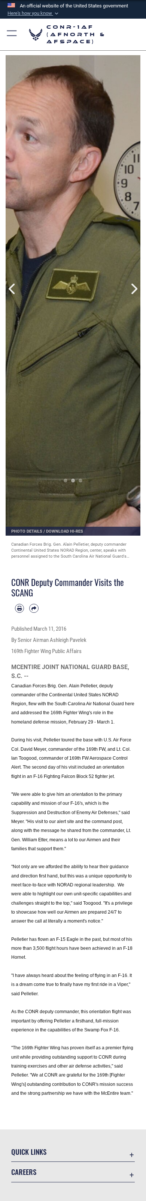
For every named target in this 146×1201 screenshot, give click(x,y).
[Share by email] (33, 608)
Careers (23, 1171)
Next (133, 289)
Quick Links (28, 1151)
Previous (12, 289)
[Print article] (19, 608)
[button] (33, 13)
